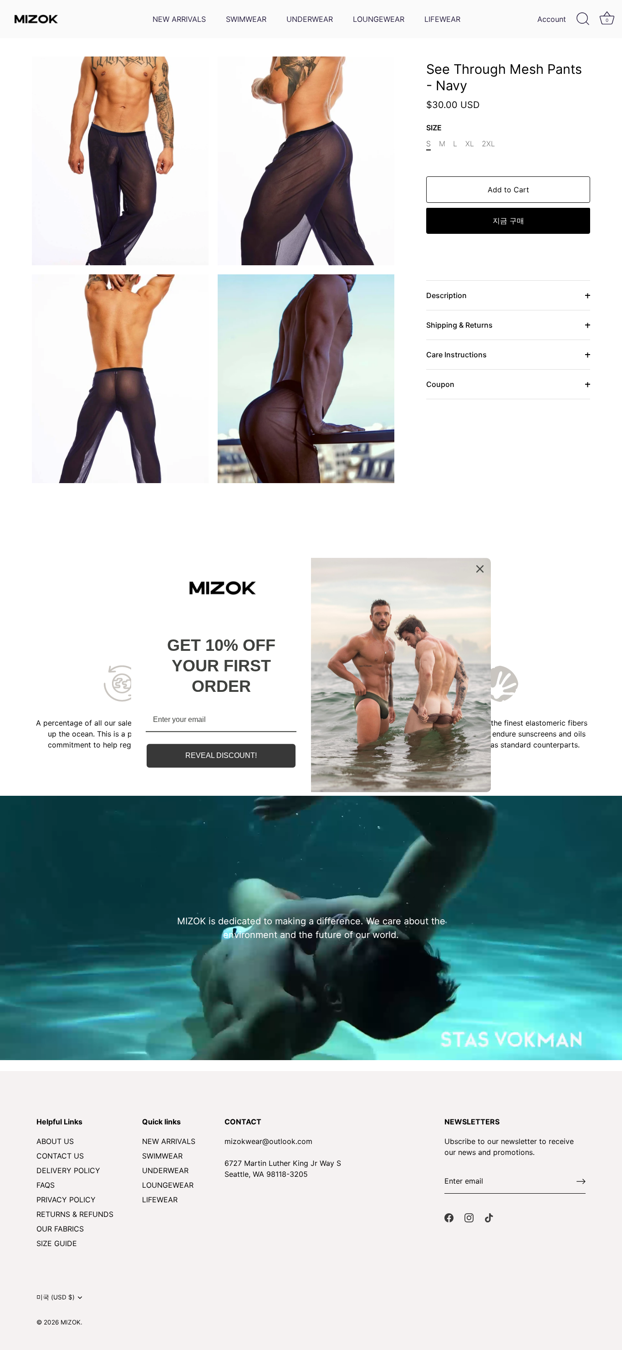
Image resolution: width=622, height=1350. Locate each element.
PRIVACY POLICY (66, 1199)
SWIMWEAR (246, 19)
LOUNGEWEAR (378, 19)
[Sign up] (581, 1181)
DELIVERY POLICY (68, 1170)
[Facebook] (449, 1217)
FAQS (45, 1185)
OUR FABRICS (60, 1228)
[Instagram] (469, 1217)
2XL (488, 143)
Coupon (440, 384)
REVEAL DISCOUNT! (221, 756)
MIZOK (71, 1322)
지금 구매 (508, 221)
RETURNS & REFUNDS (74, 1214)
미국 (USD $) (55, 1297)
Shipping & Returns (459, 325)
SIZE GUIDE (56, 1243)
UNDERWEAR (309, 19)
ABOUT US (55, 1141)
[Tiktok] (489, 1217)
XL (469, 143)
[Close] (480, 569)
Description (446, 295)
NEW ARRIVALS (179, 19)
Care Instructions (456, 355)
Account (551, 19)
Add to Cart (508, 190)
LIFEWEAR (442, 19)
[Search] (583, 19)
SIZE (434, 128)
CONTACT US (60, 1155)
